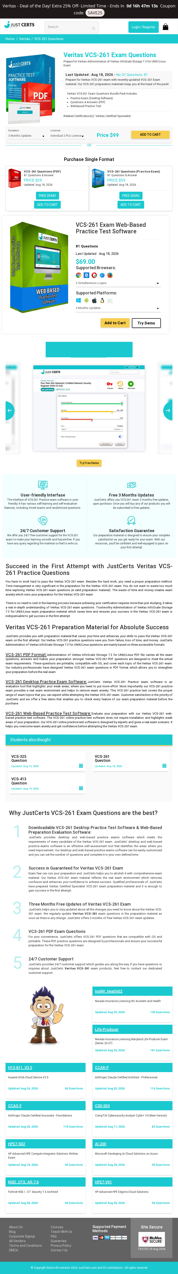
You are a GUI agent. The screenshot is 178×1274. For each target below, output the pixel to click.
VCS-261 (102, 758)
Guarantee (59, 1241)
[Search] (94, 28)
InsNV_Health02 (108, 991)
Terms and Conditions (25, 1245)
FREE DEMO (47, 195)
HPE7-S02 (16, 1144)
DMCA (13, 1250)
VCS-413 (19, 781)
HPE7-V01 (103, 1182)
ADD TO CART (47, 205)
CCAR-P (102, 1067)
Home (10, 39)
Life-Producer (106, 1029)
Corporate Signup (22, 1236)
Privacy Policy (61, 1245)
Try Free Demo (89, 463)
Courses (57, 1227)
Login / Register (143, 27)
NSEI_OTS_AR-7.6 (23, 1182)
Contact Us (59, 1250)
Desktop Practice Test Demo (88, 349)
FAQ (54, 1236)
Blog (12, 1232)
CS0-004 (102, 1106)
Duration (13, 130)
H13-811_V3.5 (20, 1067)
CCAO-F (15, 1106)
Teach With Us (61, 1232)
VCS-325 (19, 758)
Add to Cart (115, 323)
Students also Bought (30, 739)
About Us (16, 1227)
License (55, 130)
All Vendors (17, 1241)
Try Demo (146, 323)
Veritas (24, 39)
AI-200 (100, 1144)
